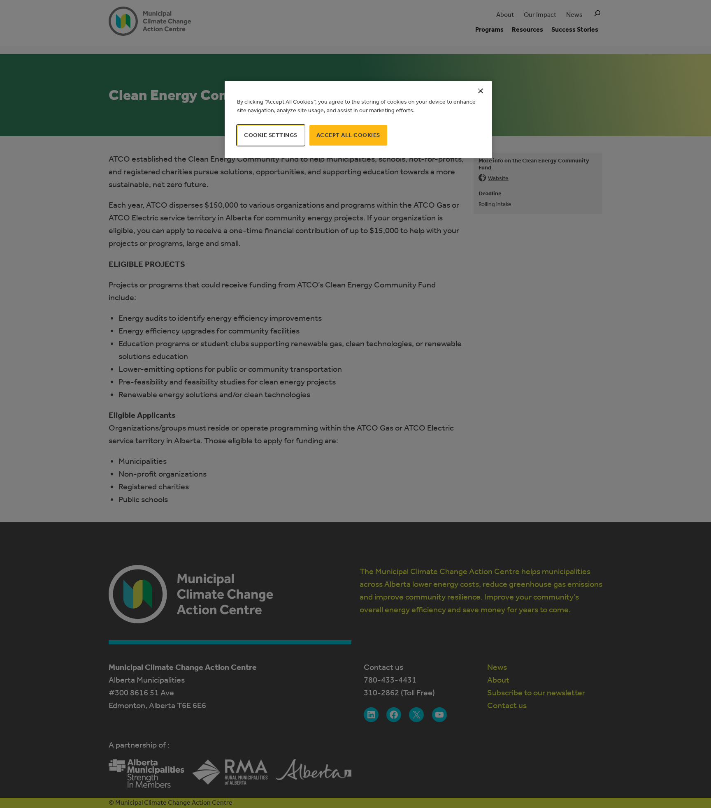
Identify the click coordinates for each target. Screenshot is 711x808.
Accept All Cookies (348, 135)
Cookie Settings (270, 135)
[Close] (481, 91)
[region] (358, 119)
